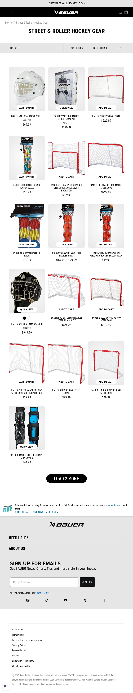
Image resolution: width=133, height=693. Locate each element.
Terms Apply (42, 592)
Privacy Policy (18, 634)
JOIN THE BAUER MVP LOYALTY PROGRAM (37, 512)
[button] (4, 12)
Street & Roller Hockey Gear (32, 22)
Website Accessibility (21, 666)
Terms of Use (17, 629)
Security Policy (18, 645)
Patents (15, 655)
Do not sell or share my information (27, 640)
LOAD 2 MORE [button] (66, 478)
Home (8, 22)
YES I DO (87, 582)
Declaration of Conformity (23, 660)
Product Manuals (19, 650)
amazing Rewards (114, 505)
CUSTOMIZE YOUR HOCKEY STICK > (67, 3)
